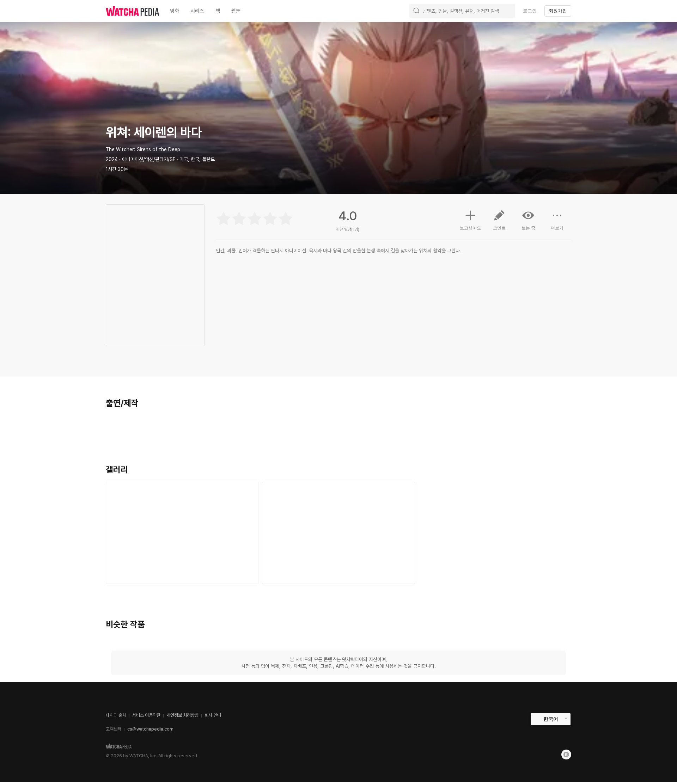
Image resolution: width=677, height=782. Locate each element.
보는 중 (528, 228)
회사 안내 (213, 715)
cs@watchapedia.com (150, 729)
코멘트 (499, 228)
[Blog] (566, 754)
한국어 (550, 719)
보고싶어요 (470, 228)
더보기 (557, 228)
